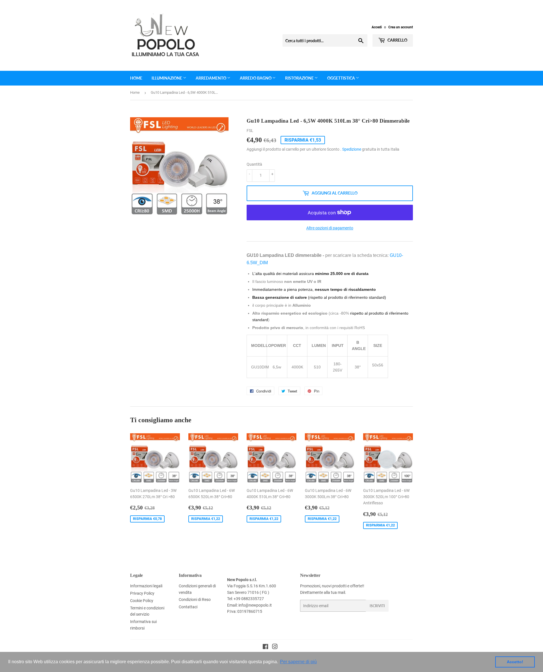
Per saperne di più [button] (298, 661)
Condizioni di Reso (195, 599)
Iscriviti (377, 606)
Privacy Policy (142, 593)
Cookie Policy (141, 600)
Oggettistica (341, 78)
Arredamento (211, 78)
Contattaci (188, 607)
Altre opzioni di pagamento (329, 228)
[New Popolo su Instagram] (275, 647)
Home (136, 78)
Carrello (397, 40)
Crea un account (400, 27)
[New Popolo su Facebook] (265, 647)
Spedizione (351, 149)
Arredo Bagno (256, 78)
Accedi (377, 27)
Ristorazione (299, 78)
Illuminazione (167, 78)
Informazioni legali (146, 586)
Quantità (254, 164)
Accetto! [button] (515, 662)
